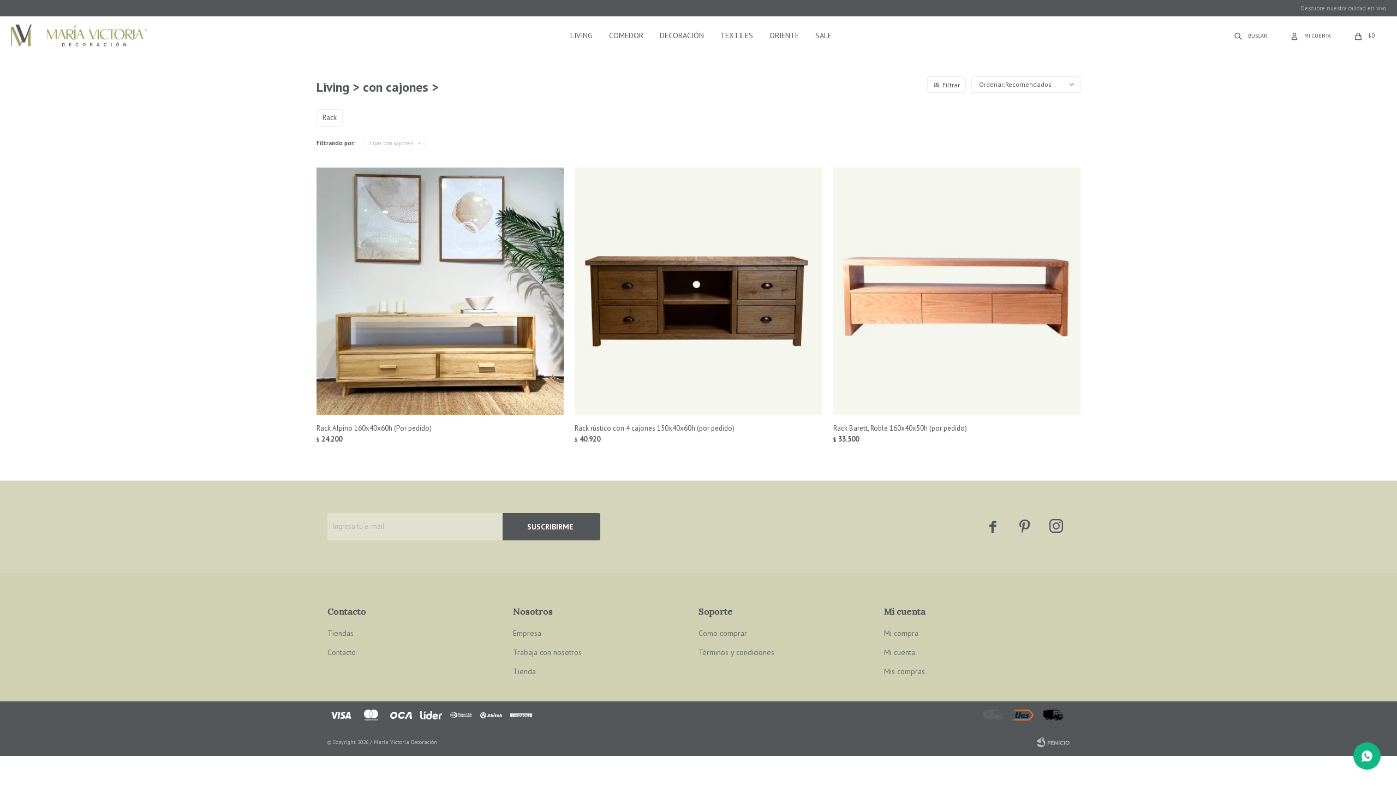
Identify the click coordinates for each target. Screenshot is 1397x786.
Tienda (524, 671)
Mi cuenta (899, 652)
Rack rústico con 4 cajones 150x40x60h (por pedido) (655, 428)
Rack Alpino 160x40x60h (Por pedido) (374, 428)
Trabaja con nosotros (547, 652)
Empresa (527, 633)
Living (581, 35)
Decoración (682, 35)
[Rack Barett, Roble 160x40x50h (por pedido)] (956, 291)
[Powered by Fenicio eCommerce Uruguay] (1053, 742)
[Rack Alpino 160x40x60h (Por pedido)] (440, 291)
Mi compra (901, 633)
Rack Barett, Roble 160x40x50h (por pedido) (900, 428)
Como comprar (722, 633)
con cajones (391, 143)
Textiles (736, 35)
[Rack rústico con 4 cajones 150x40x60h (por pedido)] (698, 291)
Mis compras (904, 671)
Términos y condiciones (736, 652)
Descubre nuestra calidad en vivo (1343, 8)
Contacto (341, 652)
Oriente (784, 35)
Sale (823, 35)
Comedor (626, 35)
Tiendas (340, 633)
